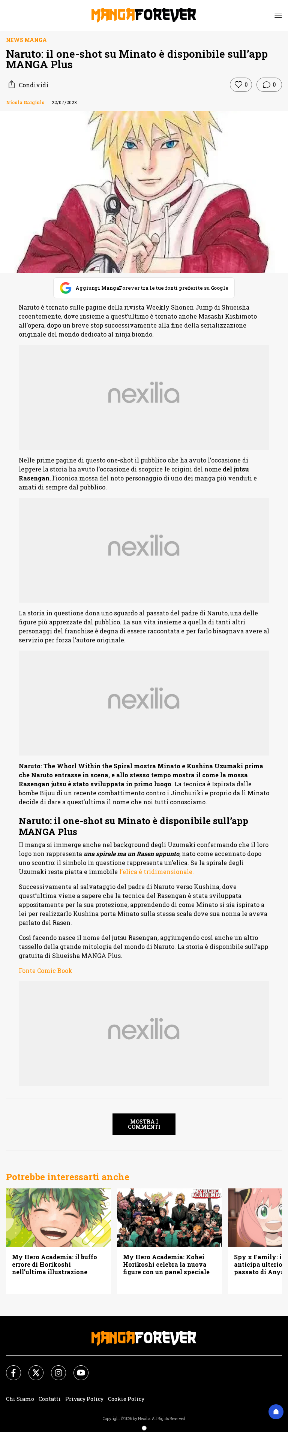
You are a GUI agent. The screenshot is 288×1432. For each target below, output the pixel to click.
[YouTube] (77, 1368)
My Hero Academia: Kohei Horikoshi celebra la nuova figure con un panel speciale (166, 1264)
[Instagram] (54, 1368)
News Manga (26, 39)
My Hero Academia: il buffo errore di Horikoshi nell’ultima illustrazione (54, 1264)
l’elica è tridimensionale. (156, 871)
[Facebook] (9, 1368)
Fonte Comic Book (45, 970)
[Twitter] (31, 1368)
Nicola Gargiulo (25, 102)
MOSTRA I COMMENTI (144, 1124)
